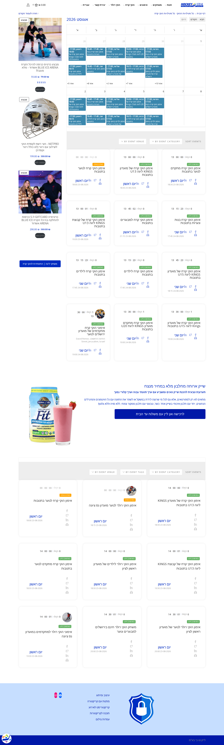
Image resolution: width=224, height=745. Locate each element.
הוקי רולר (115, 4)
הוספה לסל (40, 162)
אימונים (144, 4)
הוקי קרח (129, 4)
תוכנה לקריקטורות (100, 713)
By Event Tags (134, 472)
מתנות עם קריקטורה (98, 701)
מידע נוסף (40, 89)
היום (184, 19)
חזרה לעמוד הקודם (28, 13)
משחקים (157, 4)
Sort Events (193, 142)
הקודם (194, 19)
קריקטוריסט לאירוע (99, 707)
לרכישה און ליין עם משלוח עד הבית (160, 414)
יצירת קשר (100, 4)
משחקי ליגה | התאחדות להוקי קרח (40, 263)
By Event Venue (133, 141)
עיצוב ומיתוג (103, 695)
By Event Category (167, 141)
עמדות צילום (103, 719)
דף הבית (201, 13)
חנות (169, 4)
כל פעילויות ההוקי (185, 13)
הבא (202, 19)
